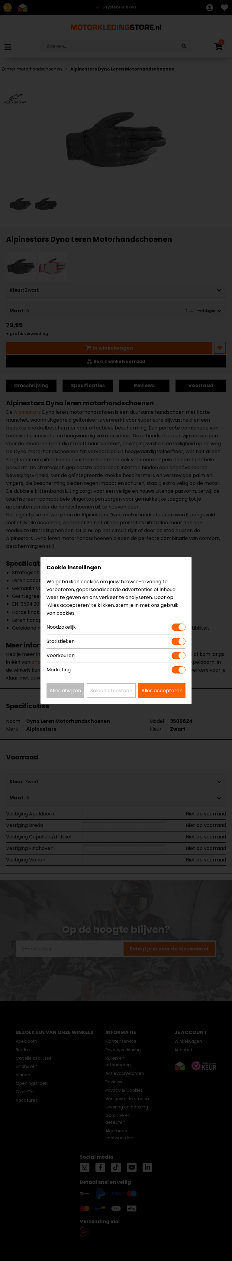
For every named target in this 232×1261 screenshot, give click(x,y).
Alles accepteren (161, 690)
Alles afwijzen (65, 690)
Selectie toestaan (111, 690)
